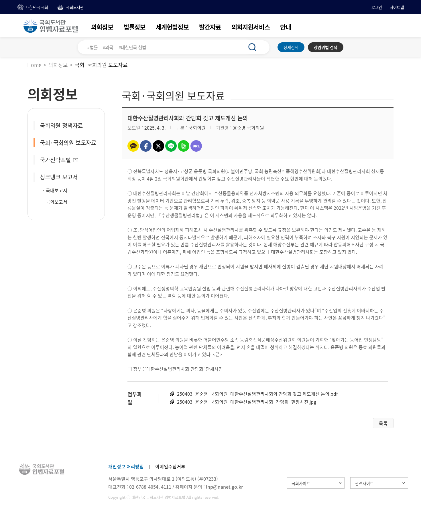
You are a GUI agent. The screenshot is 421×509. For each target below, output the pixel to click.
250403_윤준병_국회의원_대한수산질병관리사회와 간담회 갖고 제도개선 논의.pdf (257, 393)
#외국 (108, 47)
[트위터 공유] (158, 146)
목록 (383, 423)
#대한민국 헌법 (132, 47)
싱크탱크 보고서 (59, 177)
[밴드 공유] (183, 146)
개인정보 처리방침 (126, 466)
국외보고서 (56, 201)
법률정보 (134, 26)
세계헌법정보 (172, 26)
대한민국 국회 (37, 7)
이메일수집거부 (170, 466)
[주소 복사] (196, 146)
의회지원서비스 (250, 26)
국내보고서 (56, 190)
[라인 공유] (171, 146)
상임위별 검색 (325, 47)
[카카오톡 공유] (133, 146)
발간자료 (210, 26)
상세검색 (291, 47)
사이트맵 (397, 7)
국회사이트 (301, 483)
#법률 (92, 47)
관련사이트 (364, 483)
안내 (285, 26)
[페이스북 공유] (146, 146)
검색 (255, 47)
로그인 (376, 7)
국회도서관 (75, 7)
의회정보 (102, 26)
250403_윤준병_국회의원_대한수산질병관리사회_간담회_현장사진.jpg (246, 401)
